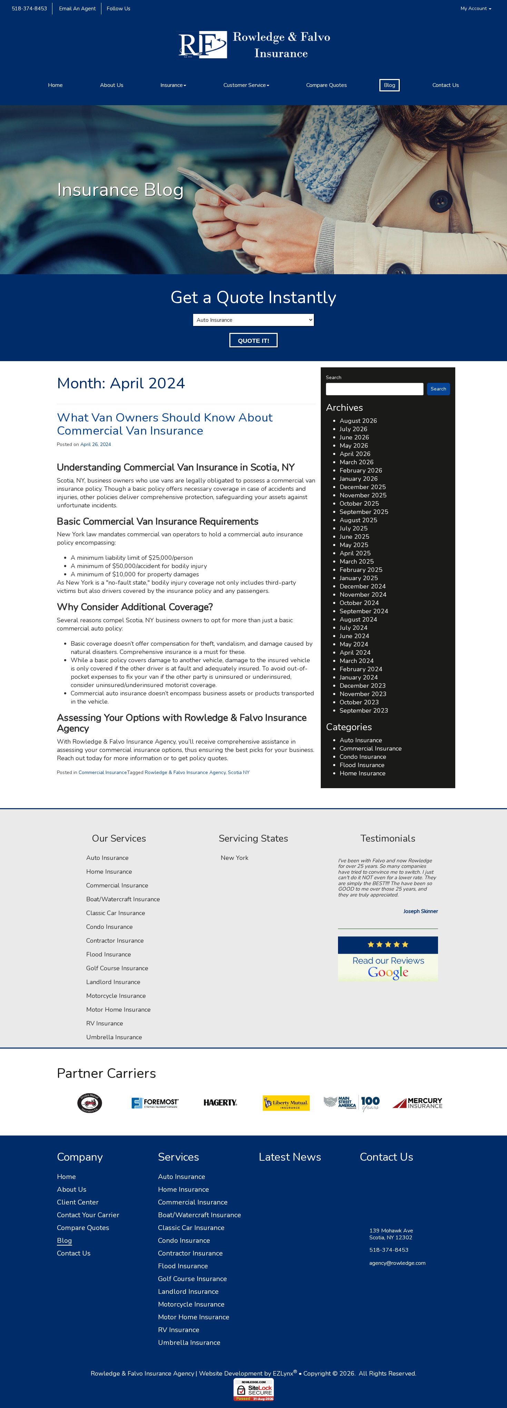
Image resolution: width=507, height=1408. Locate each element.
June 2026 (354, 437)
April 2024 (355, 652)
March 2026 (357, 462)
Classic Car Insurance (115, 913)
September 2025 (364, 512)
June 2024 (354, 636)
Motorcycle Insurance (116, 995)
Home (55, 85)
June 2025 (354, 537)
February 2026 (361, 470)
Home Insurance (363, 773)
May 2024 (354, 644)
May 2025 (354, 545)
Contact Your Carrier (88, 1215)
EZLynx (283, 1373)
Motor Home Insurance (118, 1009)
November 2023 (363, 694)
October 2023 (359, 702)
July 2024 (354, 628)
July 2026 (354, 429)
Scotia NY (239, 772)
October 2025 (359, 503)
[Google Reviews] (388, 959)
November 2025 (363, 495)
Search (333, 377)
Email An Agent (77, 8)
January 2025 (359, 578)
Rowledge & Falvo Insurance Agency (185, 772)
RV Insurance (104, 1023)
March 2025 (357, 561)
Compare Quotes (326, 85)
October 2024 (359, 603)
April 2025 (355, 553)
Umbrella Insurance (114, 1037)
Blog (389, 85)
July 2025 (354, 528)
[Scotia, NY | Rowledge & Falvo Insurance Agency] (253, 48)
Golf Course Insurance (117, 968)
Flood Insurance (362, 765)
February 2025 (361, 570)
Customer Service (244, 85)
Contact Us (446, 85)
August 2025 (358, 520)
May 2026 (354, 446)
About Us (111, 85)
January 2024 (359, 677)
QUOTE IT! (253, 340)
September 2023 (364, 710)
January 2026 (359, 479)
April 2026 (355, 454)
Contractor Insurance (115, 940)
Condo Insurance (363, 757)
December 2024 (363, 586)
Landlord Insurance (113, 982)
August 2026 (358, 421)
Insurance (171, 85)
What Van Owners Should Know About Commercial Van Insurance (164, 424)
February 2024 (361, 669)
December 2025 (363, 487)
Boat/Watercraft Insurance (123, 899)
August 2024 (358, 619)
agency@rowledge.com (397, 1263)
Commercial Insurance (103, 772)
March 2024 (357, 661)
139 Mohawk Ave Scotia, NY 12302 (391, 1234)
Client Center (78, 1202)
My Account (474, 8)
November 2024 (363, 595)
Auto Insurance (361, 740)
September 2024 (364, 611)
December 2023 (363, 686)
